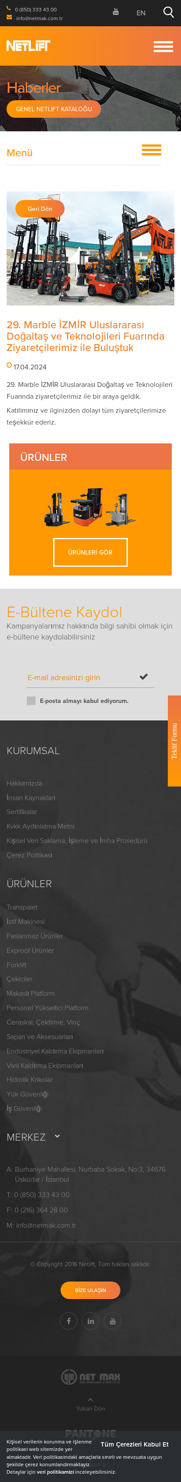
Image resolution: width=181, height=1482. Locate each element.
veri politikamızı (55, 1471)
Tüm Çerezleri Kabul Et (135, 1444)
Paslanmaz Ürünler (35, 936)
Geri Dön (40, 208)
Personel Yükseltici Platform (48, 1007)
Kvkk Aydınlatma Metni (40, 826)
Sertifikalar (22, 811)
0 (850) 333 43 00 (42, 1194)
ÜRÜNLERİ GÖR (90, 552)
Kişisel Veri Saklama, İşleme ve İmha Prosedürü (77, 840)
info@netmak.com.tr (46, 1225)
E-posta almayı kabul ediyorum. (84, 700)
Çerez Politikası (29, 855)
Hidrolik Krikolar (30, 1079)
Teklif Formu (174, 741)
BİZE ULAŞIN (90, 1290)
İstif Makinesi (25, 921)
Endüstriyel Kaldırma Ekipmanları (55, 1051)
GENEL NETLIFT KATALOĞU (54, 109)
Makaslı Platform (31, 993)
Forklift (16, 964)
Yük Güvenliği (27, 1094)
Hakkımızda (24, 783)
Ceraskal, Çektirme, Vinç (43, 1022)
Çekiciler (20, 978)
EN (141, 13)
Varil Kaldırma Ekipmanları (45, 1065)
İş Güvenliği (24, 1108)
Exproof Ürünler (30, 950)
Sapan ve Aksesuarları (40, 1036)
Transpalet (22, 907)
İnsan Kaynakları (31, 797)
